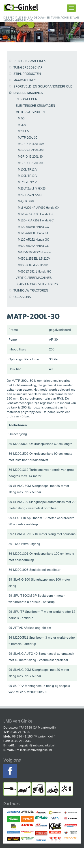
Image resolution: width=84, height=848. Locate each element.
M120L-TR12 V (27, 175)
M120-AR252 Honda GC (33, 239)
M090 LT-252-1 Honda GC (34, 271)
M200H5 (23, 131)
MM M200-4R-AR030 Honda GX (38, 207)
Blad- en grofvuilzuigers (37, 284)
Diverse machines (28, 93)
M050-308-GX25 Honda (33, 265)
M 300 (22, 125)
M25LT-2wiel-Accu (29, 195)
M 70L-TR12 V (27, 182)
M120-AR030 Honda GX (33, 227)
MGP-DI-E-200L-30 (30, 156)
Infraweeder (26, 99)
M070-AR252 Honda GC (33, 246)
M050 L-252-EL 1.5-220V (34, 258)
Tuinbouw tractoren (30, 290)
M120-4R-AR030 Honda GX (36, 214)
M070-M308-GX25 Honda (34, 252)
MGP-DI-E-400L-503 (31, 144)
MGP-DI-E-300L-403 (31, 150)
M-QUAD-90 (26, 201)
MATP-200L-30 (27, 137)
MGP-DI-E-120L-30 (30, 163)
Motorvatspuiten (30, 112)
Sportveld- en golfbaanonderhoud (42, 86)
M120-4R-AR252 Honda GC (36, 220)
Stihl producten (27, 73)
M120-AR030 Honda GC (33, 233)
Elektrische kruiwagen (35, 105)
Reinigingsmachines (29, 61)
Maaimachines (24, 80)
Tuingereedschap (28, 67)
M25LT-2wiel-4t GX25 (31, 188)
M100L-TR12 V (27, 169)
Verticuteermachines (34, 277)
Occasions (22, 297)
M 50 (21, 118)
